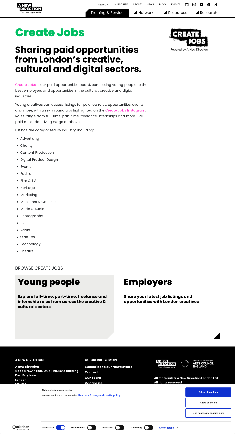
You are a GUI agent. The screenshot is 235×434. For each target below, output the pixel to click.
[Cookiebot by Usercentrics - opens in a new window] (21, 427)
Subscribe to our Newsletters (108, 367)
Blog (162, 4)
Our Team (93, 377)
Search (103, 4)
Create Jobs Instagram (125, 110)
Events (175, 4)
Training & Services (108, 12)
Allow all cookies (208, 392)
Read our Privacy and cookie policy (99, 395)
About (137, 4)
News (150, 4)
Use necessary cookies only (208, 413)
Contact (92, 372)
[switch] (91, 427)
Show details (166, 427)
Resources (177, 12)
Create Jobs (25, 84)
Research (208, 12)
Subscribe (121, 4)
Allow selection (208, 402)
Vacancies (93, 383)
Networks (146, 12)
